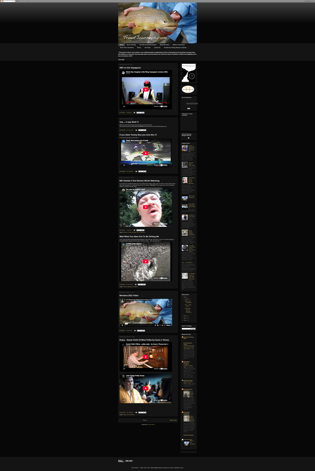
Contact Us (157, 47)
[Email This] (137, 113)
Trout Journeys (188, 439)
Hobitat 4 (125, 232)
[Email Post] (134, 112)
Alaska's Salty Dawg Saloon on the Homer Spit (191, 148)
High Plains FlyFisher (187, 362)
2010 (185, 320)
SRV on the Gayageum (130, 68)
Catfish (125, 286)
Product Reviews (132, 232)
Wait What (134, 286)
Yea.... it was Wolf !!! (129, 122)
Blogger (181, 467)
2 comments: (129, 330)
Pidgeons (129, 286)
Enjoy (124, 414)
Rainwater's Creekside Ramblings (187, 413)
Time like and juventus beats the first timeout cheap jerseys (189, 347)
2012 (185, 315)
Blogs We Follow (164, 44)
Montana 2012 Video (129, 295)
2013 (185, 297)
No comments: (130, 130)
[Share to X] (140, 113)
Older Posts (173, 420)
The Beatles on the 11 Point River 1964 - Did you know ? (192, 276)
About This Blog (131, 44)
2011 (185, 318)
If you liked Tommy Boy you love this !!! (138, 135)
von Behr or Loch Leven (192, 215)
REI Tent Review (141, 232)
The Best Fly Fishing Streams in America (175, 47)
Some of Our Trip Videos (127, 47)
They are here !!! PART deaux (192, 164)
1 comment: (129, 112)
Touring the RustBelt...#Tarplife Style (188, 366)
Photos (139, 47)
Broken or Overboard (179, 44)
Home (121, 44)
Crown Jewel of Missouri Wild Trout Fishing (192, 419)
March (187, 299)
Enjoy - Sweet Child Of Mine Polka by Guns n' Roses (144, 340)
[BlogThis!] (139, 113)
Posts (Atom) (151, 424)
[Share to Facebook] (142, 113)
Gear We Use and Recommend (147, 44)
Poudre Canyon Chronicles (188, 390)
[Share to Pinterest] (143, 113)
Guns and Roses (131, 414)
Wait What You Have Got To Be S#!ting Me (139, 236)
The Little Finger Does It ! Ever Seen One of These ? (192, 248)
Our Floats (148, 47)
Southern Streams (189, 435)
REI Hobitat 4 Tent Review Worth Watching (139, 181)
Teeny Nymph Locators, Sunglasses (192, 232)
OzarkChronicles (188, 380)
